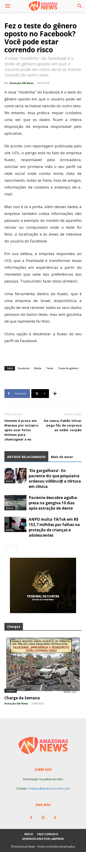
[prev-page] (7, 546)
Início (28, 834)
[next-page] (14, 546)
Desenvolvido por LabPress (43, 839)
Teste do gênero (68, 368)
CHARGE (10, 690)
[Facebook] (31, 817)
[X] (54, 817)
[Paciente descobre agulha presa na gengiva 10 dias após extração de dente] (15, 502)
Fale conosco (47, 834)
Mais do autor (62, 457)
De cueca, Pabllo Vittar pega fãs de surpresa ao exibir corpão (63, 425)
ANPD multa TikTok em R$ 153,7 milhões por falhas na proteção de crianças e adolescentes (54, 527)
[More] (55, 393)
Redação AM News (22, 83)
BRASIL (10, 481)
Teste (49, 368)
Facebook (24, 368)
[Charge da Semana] (43, 664)
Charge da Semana (22, 697)
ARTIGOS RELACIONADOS (26, 457)
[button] (7, 6)
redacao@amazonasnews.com (49, 788)
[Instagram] (43, 817)
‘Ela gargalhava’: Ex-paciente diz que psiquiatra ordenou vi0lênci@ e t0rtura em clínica (55, 478)
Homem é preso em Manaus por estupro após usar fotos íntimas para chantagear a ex (21, 429)
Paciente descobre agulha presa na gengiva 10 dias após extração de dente (53, 503)
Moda (37, 368)
